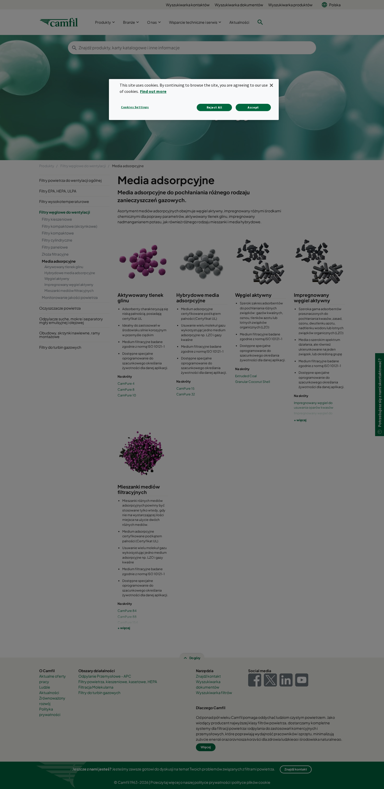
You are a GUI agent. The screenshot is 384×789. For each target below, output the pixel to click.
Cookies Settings (135, 107)
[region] (194, 99)
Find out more (153, 91)
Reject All (214, 107)
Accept (253, 107)
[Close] (271, 85)
